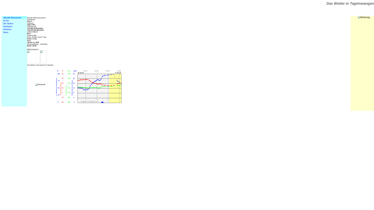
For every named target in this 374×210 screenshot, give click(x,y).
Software (7, 29)
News (5, 32)
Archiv (6, 20)
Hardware (7, 26)
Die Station (8, 23)
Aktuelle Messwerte (12, 17)
